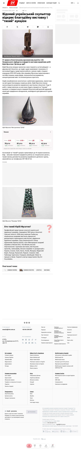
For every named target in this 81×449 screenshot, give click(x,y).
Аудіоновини (8, 364)
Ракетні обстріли (34, 355)
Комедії (32, 382)
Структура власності (72, 335)
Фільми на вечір (34, 380)
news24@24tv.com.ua (8, 329)
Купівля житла (8, 396)
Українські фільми (34, 377)
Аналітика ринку (9, 393)
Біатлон (32, 400)
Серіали (32, 384)
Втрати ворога (33, 368)
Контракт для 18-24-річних (62, 361)
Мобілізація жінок (60, 359)
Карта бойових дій (35, 357)
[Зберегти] (48, 27)
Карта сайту (70, 340)
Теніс (31, 398)
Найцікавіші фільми (35, 375)
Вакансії (69, 332)
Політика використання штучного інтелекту (59, 331)
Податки (7, 384)
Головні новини (9, 355)
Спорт (32, 391)
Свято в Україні (31, 3)
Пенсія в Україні (9, 386)
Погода (7, 366)
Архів (68, 337)
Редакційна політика (46, 332)
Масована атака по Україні (37, 364)
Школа (57, 377)
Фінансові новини (9, 380)
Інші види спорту (34, 402)
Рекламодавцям (45, 340)
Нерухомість (9, 391)
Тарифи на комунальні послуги (13, 382)
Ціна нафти (8, 375)
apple (55, 431)
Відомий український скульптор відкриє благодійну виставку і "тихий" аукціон (36, 7)
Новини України (9, 357)
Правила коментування (60, 343)
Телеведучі (44, 337)
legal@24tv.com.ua (60, 424)
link (22, 339)
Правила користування (47, 342)
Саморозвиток (59, 382)
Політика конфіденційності (58, 328)
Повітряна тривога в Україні (37, 361)
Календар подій (52, 3)
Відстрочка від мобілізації (62, 364)
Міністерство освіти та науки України (65, 375)
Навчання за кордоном (61, 384)
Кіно (31, 373)
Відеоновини (8, 361)
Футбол (32, 396)
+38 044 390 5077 (27, 329)
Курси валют (8, 377)
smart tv (64, 431)
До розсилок (31, 412)
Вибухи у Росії (33, 366)
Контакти (69, 329)
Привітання (41, 3)
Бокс (31, 393)
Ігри (68, 342)
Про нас (43, 327)
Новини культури (13, 7)
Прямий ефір (8, 359)
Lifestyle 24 (5, 7)
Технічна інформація (72, 327)
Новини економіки (10, 373)
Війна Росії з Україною (37, 353)
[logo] (12, 3)
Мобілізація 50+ (59, 357)
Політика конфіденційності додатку (58, 336)
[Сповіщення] (78, 3)
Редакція (43, 329)
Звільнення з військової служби (63, 355)
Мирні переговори (35, 359)
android (46, 431)
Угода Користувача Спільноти (58, 341)
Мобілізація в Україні (61, 353)
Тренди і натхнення (10, 398)
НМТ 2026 (57, 380)
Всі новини (8, 353)
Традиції (22, 3)
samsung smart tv (73, 431)
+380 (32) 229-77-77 (51, 422)
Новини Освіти (59, 373)
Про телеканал (44, 335)
